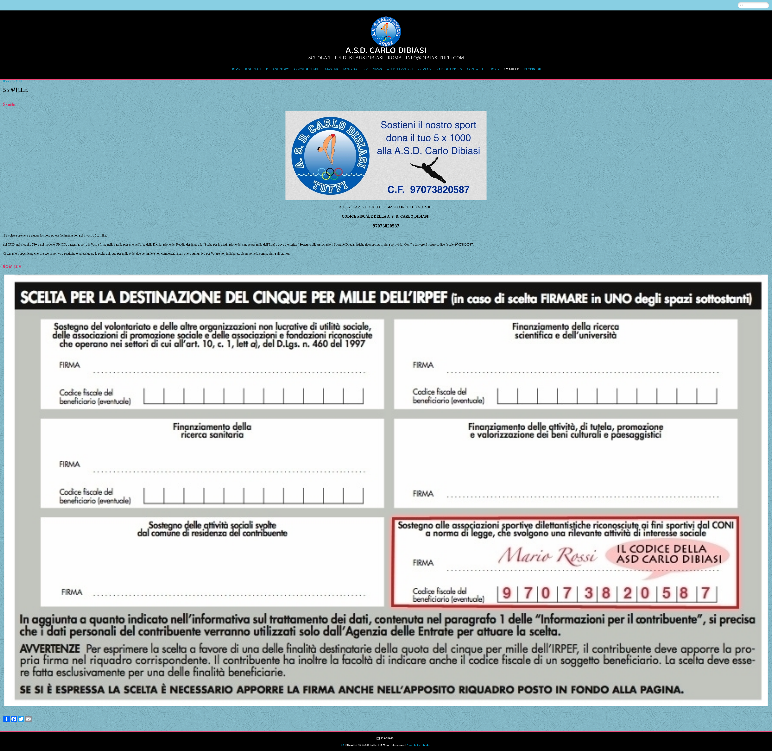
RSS (342, 745)
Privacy (425, 69)
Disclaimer (426, 745)
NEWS (377, 69)
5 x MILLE (511, 69)
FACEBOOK (532, 69)
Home (235, 69)
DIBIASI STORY (277, 69)
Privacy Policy (413, 745)
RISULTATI (253, 69)
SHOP (492, 69)
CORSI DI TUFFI (306, 69)
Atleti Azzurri (400, 69)
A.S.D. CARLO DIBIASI (386, 50)
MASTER (331, 69)
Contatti (475, 69)
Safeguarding (449, 69)
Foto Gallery (355, 69)
